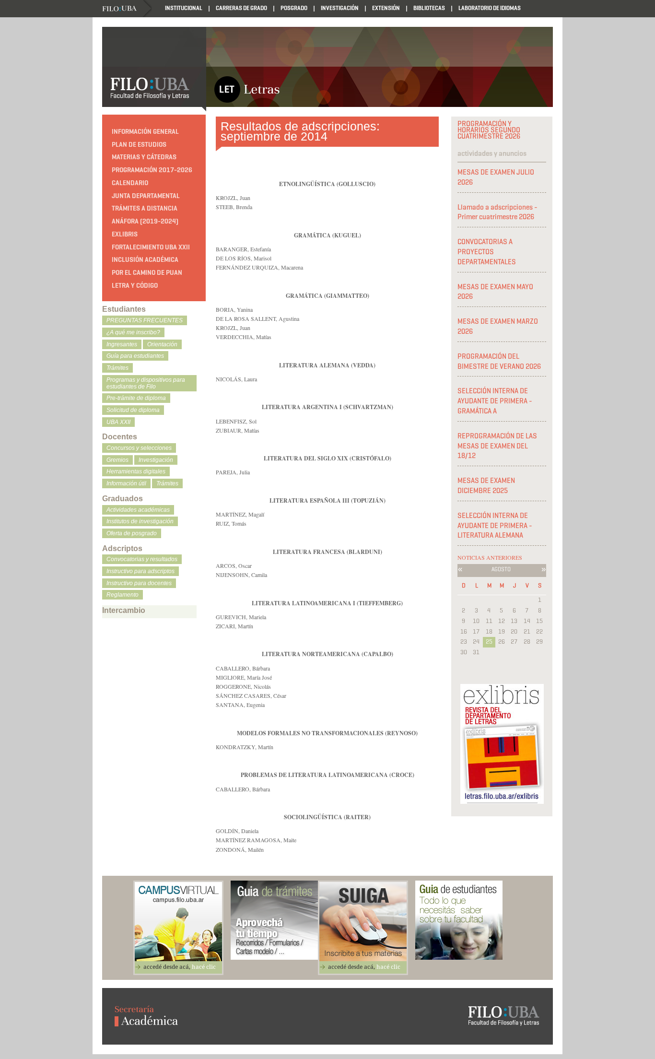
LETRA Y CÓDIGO (135, 286)
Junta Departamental (146, 196)
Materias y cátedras (144, 157)
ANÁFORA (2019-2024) (145, 221)
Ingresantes (121, 344)
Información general (145, 132)
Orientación (162, 344)
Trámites (117, 368)
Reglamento (122, 594)
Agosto (501, 569)
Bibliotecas (429, 8)
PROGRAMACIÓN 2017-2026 (152, 170)
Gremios (117, 460)
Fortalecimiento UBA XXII (151, 247)
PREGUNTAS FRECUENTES (144, 320)
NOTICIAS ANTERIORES (489, 557)
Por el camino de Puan (147, 273)
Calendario (130, 183)
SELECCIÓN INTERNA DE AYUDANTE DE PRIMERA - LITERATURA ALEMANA (494, 525)
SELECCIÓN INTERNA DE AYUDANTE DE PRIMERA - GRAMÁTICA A (494, 401)
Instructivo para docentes (139, 583)
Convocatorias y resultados (141, 559)
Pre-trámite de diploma (136, 398)
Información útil (126, 483)
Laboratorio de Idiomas (489, 8)
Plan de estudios (139, 145)
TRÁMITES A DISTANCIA (144, 208)
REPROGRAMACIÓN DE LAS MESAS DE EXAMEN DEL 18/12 (497, 446)
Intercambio (123, 610)
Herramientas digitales (135, 471)
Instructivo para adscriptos (140, 571)
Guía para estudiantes (135, 356)
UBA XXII (118, 422)
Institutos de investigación (140, 521)
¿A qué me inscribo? (133, 332)
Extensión (386, 8)
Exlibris (125, 234)
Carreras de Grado (241, 8)
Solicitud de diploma (133, 410)
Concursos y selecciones (139, 448)
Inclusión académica (145, 260)
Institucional (183, 8)
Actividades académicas (138, 509)
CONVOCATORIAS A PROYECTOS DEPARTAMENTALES (486, 251)
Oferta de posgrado (131, 533)
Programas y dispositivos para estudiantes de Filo (145, 383)
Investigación (340, 8)
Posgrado (294, 8)
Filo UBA (127, 9)
